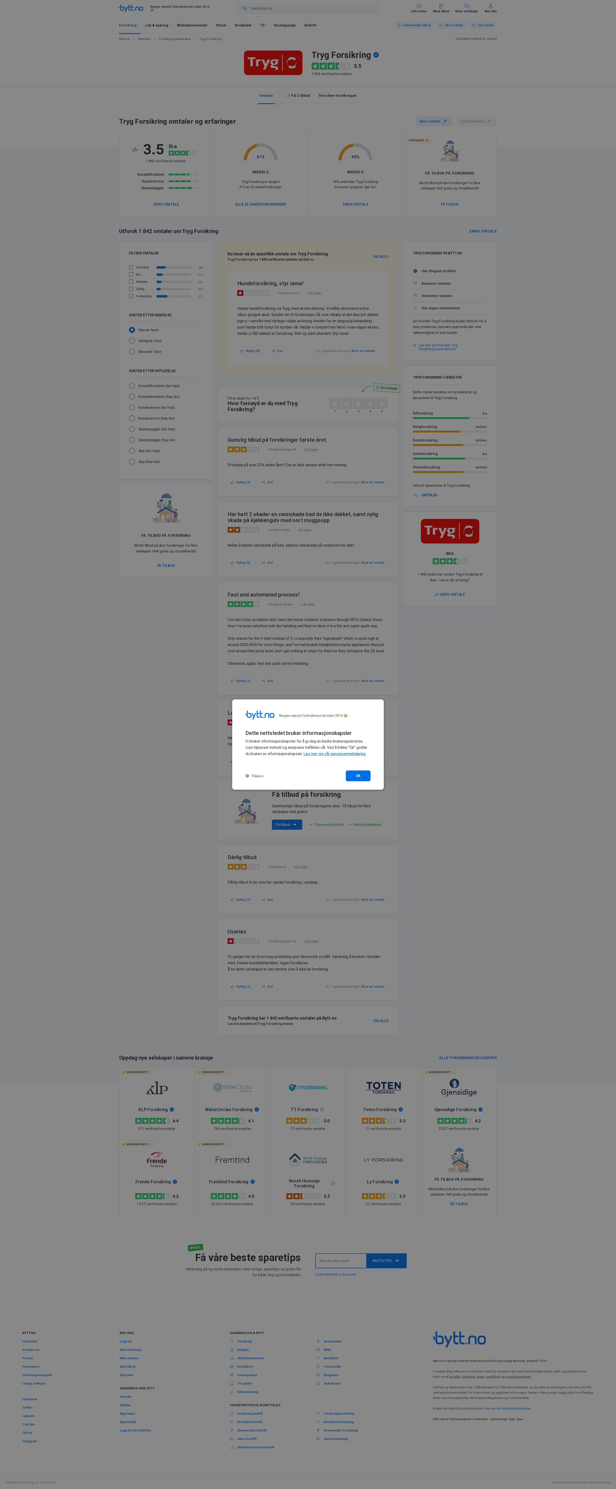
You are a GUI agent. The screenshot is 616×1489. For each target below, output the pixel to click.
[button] (254, 775)
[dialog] (308, 744)
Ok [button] (358, 775)
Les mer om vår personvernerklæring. (334, 753)
